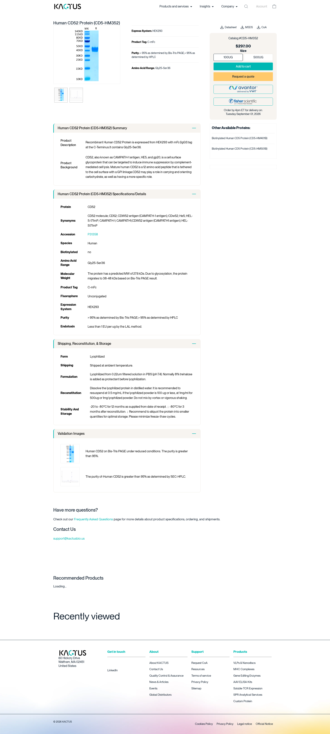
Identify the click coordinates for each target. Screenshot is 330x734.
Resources (198, 669)
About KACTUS (158, 663)
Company (228, 6)
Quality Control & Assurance (166, 675)
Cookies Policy (204, 724)
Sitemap (196, 688)
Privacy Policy (199, 682)
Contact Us (156, 669)
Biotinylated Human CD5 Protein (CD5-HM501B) (239, 148)
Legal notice (244, 724)
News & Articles (158, 682)
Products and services (174, 6)
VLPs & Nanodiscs (244, 663)
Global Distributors (160, 694)
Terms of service (201, 675)
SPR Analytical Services (247, 694)
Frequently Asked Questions (93, 519)
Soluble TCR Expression (247, 688)
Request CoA (199, 663)
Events (153, 688)
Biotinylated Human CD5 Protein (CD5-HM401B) (239, 138)
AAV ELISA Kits (242, 682)
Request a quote (243, 76)
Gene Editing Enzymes (246, 675)
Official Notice (264, 724)
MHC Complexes (243, 669)
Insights (205, 6)
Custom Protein (242, 701)
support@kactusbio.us (69, 538)
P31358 (93, 234)
